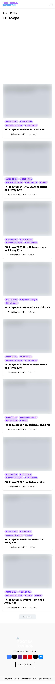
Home (5, 13)
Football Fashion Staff (16, 134)
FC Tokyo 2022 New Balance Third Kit (27, 307)
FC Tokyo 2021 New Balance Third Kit (27, 424)
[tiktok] (35, 657)
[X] (14, 657)
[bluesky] (40, 657)
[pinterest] (25, 657)
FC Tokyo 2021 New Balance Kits (24, 482)
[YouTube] (30, 657)
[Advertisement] (27, 51)
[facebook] (9, 657)
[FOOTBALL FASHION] (10, 4)
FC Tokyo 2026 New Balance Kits (24, 129)
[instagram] (20, 657)
